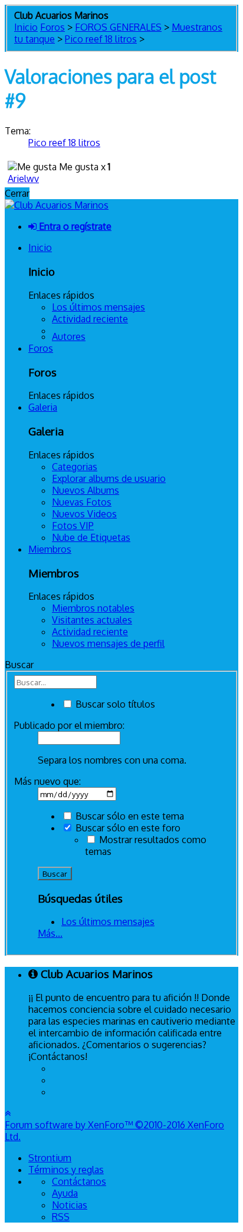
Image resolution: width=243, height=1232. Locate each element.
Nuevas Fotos (81, 502)
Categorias (74, 467)
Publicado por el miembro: (69, 725)
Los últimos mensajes (98, 307)
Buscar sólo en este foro (126, 828)
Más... (50, 933)
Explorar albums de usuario (109, 478)
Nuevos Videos (84, 514)
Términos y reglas (66, 1169)
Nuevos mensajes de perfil (108, 643)
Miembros (49, 549)
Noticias (69, 1205)
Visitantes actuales (92, 620)
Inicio (40, 247)
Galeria (42, 407)
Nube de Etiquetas (91, 537)
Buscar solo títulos (114, 704)
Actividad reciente (90, 319)
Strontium (49, 1158)
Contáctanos (79, 1181)
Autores (69, 336)
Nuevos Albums (85, 490)
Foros (40, 348)
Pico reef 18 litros (64, 142)
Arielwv (23, 178)
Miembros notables (93, 608)
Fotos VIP (73, 525)
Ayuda (65, 1193)
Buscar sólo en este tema (128, 816)
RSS (61, 1217)
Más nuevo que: (47, 781)
